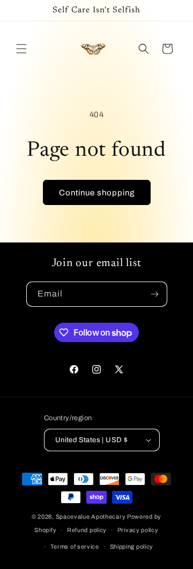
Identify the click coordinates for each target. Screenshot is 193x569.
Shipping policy (132, 546)
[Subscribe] (155, 294)
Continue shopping (97, 192)
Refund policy (87, 530)
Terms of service (74, 546)
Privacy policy (138, 530)
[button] (21, 48)
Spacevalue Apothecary (91, 516)
